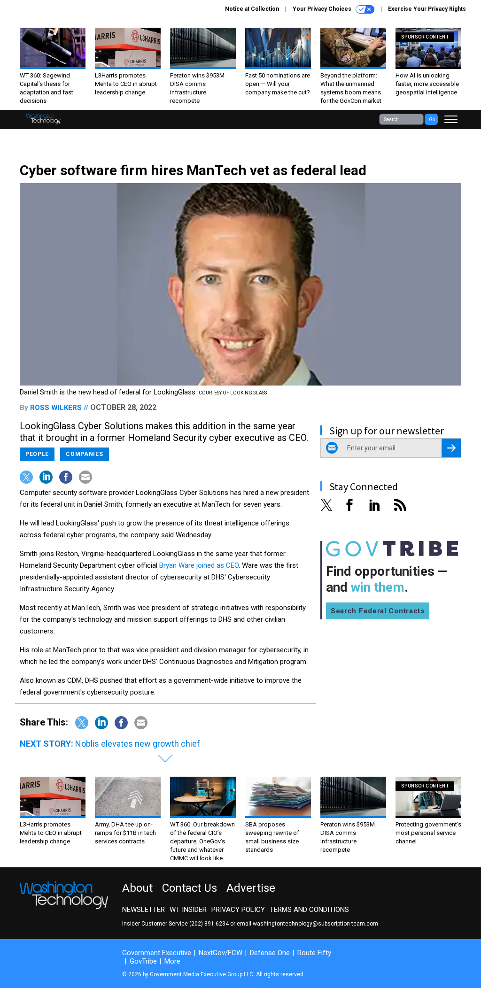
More (172, 961)
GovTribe (143, 961)
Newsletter (143, 909)
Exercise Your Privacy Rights (427, 9)
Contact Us (189, 888)
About (137, 888)
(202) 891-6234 (209, 923)
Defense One (270, 953)
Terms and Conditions (309, 909)
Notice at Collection (252, 9)
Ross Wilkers (56, 407)
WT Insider (188, 909)
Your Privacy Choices (323, 9)
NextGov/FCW (220, 953)
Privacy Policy (238, 909)
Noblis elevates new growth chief (137, 744)
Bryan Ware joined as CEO (199, 565)
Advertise (250, 888)
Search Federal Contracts (378, 611)
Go (432, 119)
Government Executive (156, 953)
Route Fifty (314, 953)
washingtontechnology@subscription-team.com (315, 923)
